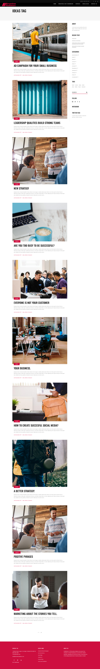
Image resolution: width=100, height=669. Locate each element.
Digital (83, 84)
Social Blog (40, 655)
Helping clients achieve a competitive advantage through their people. (78, 43)
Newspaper (74, 70)
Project (73, 74)
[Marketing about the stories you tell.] (39, 590)
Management (74, 68)
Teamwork (30, 75)
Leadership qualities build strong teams (37, 123)
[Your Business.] (39, 340)
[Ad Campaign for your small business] (39, 42)
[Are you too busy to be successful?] (39, 222)
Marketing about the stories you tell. (35, 614)
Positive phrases (23, 556)
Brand (73, 59)
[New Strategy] (39, 160)
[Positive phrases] (39, 528)
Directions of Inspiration (76, 40)
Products (73, 72)
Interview (73, 65)
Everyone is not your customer (31, 303)
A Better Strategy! (24, 491)
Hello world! (74, 38)
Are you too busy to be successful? (34, 245)
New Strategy (21, 188)
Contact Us (40, 657)
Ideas (23, 75)
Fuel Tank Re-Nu (41, 653)
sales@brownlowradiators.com (18, 656)
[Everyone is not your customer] (39, 279)
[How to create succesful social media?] (39, 402)
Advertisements (74, 54)
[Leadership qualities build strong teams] (39, 99)
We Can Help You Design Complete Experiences (78, 47)
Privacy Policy (40, 659)
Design (73, 63)
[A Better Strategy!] (39, 463)
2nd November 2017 (17, 75)
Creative (76, 84)
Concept (73, 61)
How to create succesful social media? (36, 425)
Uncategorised (74, 76)
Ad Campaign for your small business (35, 66)
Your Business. (22, 368)
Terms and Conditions (42, 661)
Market (26, 75)
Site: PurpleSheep (15, 662)
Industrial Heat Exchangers (43, 651)
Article (73, 57)
